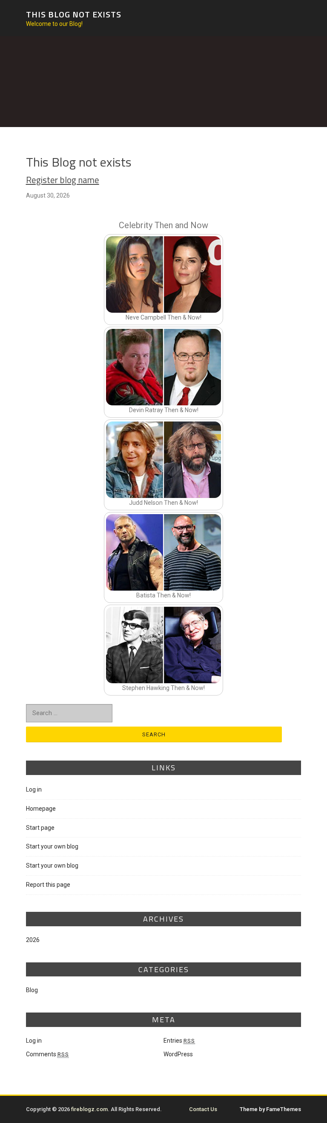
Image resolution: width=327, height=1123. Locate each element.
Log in (34, 789)
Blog (32, 990)
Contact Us (203, 1109)
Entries (179, 1040)
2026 (33, 939)
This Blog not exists (73, 14)
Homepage (41, 808)
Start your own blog (52, 846)
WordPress (178, 1054)
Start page (40, 827)
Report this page (48, 884)
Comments (47, 1054)
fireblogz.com (89, 1109)
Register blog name (62, 180)
